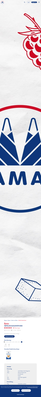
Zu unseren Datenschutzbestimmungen (32, 387)
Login (28, 2)
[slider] (4, 342)
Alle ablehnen (15, 390)
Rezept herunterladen (9, 336)
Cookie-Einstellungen (20, 394)
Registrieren (34, 2)
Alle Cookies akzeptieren (26, 390)
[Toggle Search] (24, 2)
